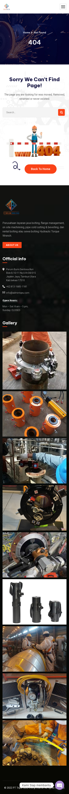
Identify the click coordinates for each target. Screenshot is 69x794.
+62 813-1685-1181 (16, 286)
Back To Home (40, 169)
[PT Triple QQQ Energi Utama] (7, 7)
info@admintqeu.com (17, 292)
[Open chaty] (59, 785)
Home (26, 32)
